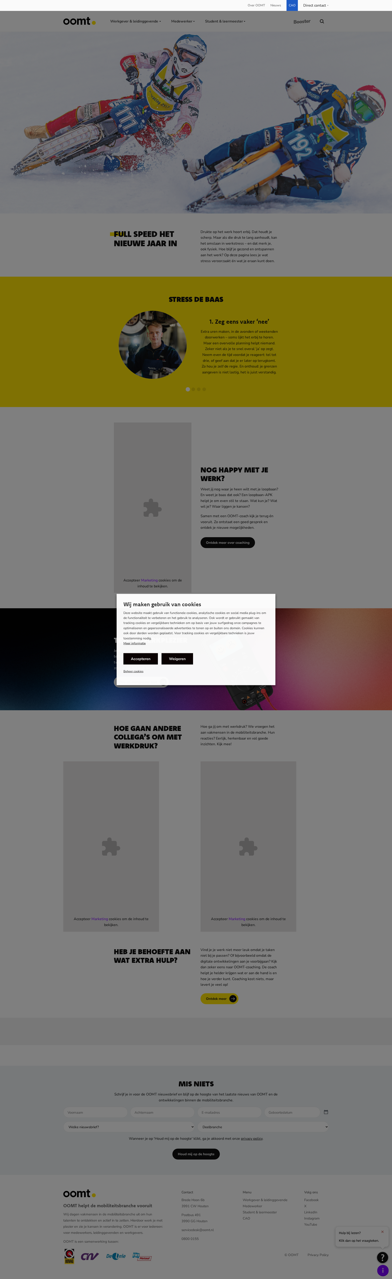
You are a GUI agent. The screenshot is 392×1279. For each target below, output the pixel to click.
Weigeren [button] (177, 658)
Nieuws (275, 5)
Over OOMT (256, 5)
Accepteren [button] (140, 658)
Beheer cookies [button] (133, 671)
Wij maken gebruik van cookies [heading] (162, 604)
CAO (292, 5)
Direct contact (314, 5)
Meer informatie (134, 643)
